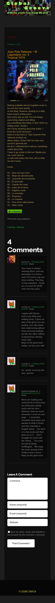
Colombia (11, 227)
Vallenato (20, 227)
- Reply (31, 264)
